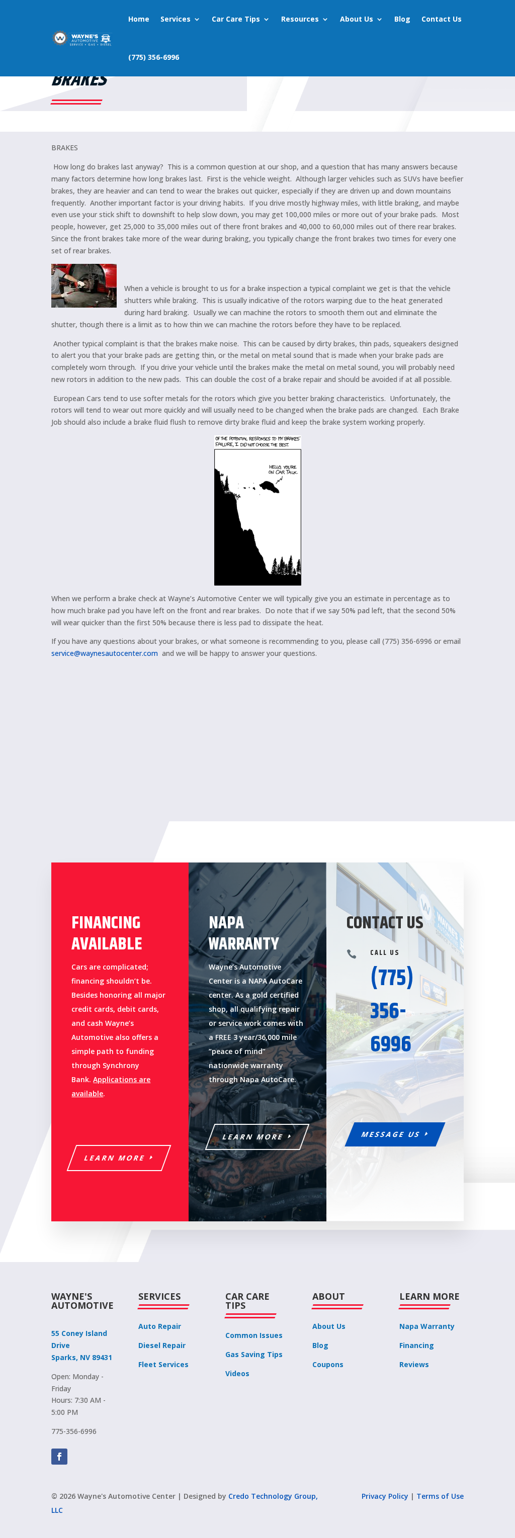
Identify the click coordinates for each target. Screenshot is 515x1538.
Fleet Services (163, 1364)
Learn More (115, 1158)
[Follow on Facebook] (59, 1457)
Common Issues (254, 1335)
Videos (237, 1373)
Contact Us (441, 19)
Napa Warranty (427, 1326)
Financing (416, 1345)
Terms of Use (440, 1496)
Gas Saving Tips (254, 1354)
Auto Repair (159, 1326)
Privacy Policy (385, 1496)
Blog (402, 19)
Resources (300, 19)
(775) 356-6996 (153, 57)
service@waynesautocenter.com (104, 653)
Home (138, 19)
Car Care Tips (236, 19)
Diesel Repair (162, 1345)
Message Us (391, 1134)
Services (175, 19)
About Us (356, 19)
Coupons (328, 1364)
